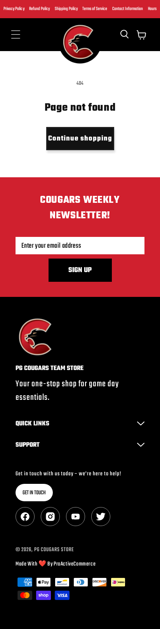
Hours (152, 8)
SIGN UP (80, 270)
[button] (15, 34)
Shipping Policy (66, 8)
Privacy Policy (13, 8)
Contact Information (127, 8)
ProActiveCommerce (75, 564)
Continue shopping (80, 138)
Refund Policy (39, 8)
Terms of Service (94, 8)
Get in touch (34, 492)
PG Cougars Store (54, 549)
